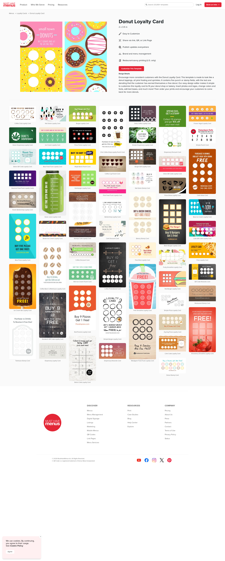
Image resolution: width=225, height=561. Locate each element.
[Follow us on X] (162, 460)
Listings (90, 423)
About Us (168, 415)
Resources (62, 5)
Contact (168, 427)
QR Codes (91, 434)
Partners (168, 423)
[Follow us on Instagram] (154, 460)
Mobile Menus (93, 431)
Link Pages (91, 438)
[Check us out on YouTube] (139, 460)
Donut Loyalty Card (37, 13)
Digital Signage (93, 419)
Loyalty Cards (22, 13)
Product (23, 5)
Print (129, 411)
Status (167, 438)
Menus (12, 13)
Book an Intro (211, 5)
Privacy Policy (170, 434)
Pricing (51, 5)
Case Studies (133, 415)
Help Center (132, 423)
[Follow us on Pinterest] (169, 460)
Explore (131, 427)
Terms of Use (170, 431)
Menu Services (93, 442)
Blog (129, 419)
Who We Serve (38, 5)
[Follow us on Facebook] (146, 460)
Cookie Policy (16, 545)
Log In (199, 5)
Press (167, 419)
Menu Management (95, 415)
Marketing (91, 427)
